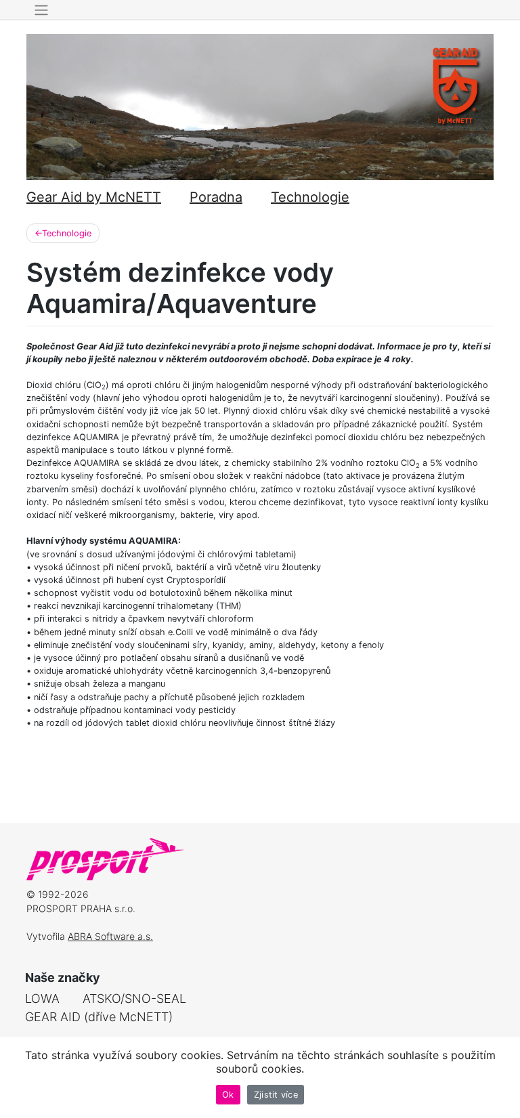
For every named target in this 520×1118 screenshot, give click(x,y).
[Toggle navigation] (41, 10)
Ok (228, 1095)
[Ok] (503, 1077)
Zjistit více (276, 1095)
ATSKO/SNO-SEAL (134, 998)
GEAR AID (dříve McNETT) (99, 1017)
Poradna (216, 197)
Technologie (310, 197)
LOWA (42, 998)
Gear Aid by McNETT (93, 197)
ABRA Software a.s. (110, 936)
